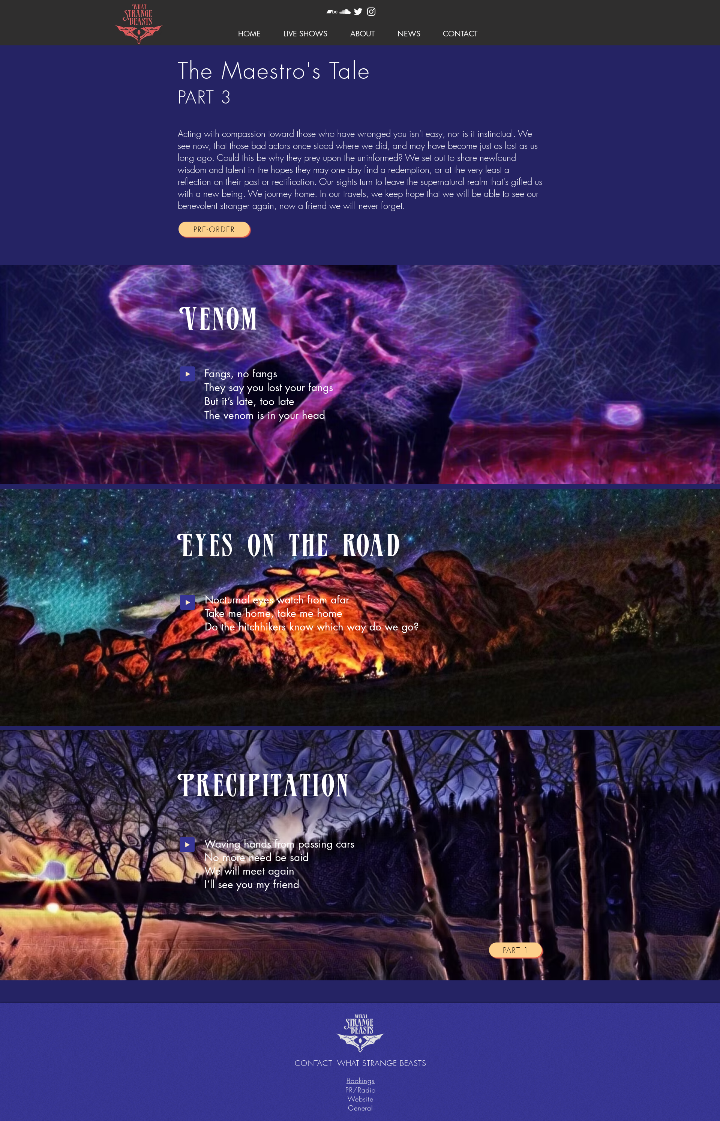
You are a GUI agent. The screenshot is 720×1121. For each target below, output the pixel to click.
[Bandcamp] (332, 11)
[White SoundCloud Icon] (345, 11)
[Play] (187, 373)
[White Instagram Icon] (371, 11)
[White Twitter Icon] (358, 11)
